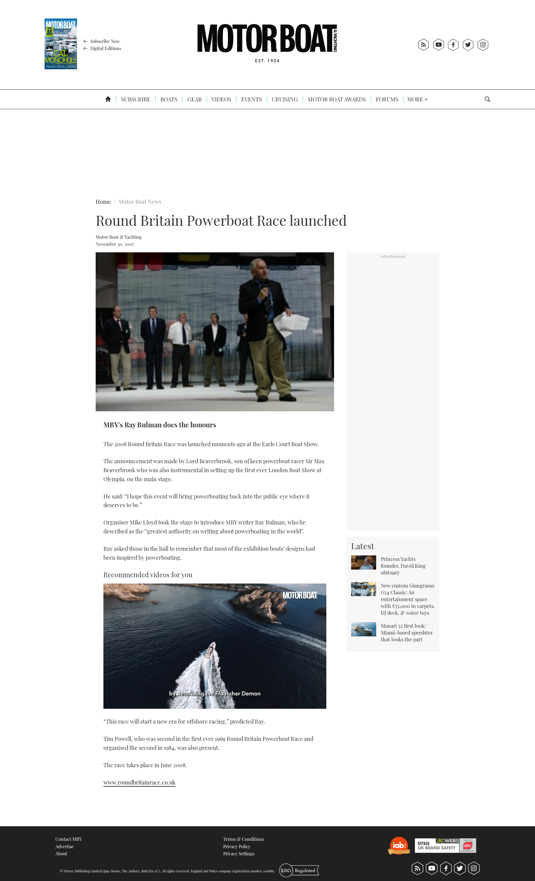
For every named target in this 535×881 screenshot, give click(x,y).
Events (251, 99)
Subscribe (135, 99)
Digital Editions (105, 48)
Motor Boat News (140, 201)
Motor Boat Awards (336, 99)
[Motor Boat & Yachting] (267, 44)
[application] (214, 646)
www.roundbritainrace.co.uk (139, 782)
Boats (168, 99)
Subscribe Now (104, 41)
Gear (194, 99)
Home (103, 201)
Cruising (284, 99)
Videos (221, 99)
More (415, 99)
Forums (386, 99)
